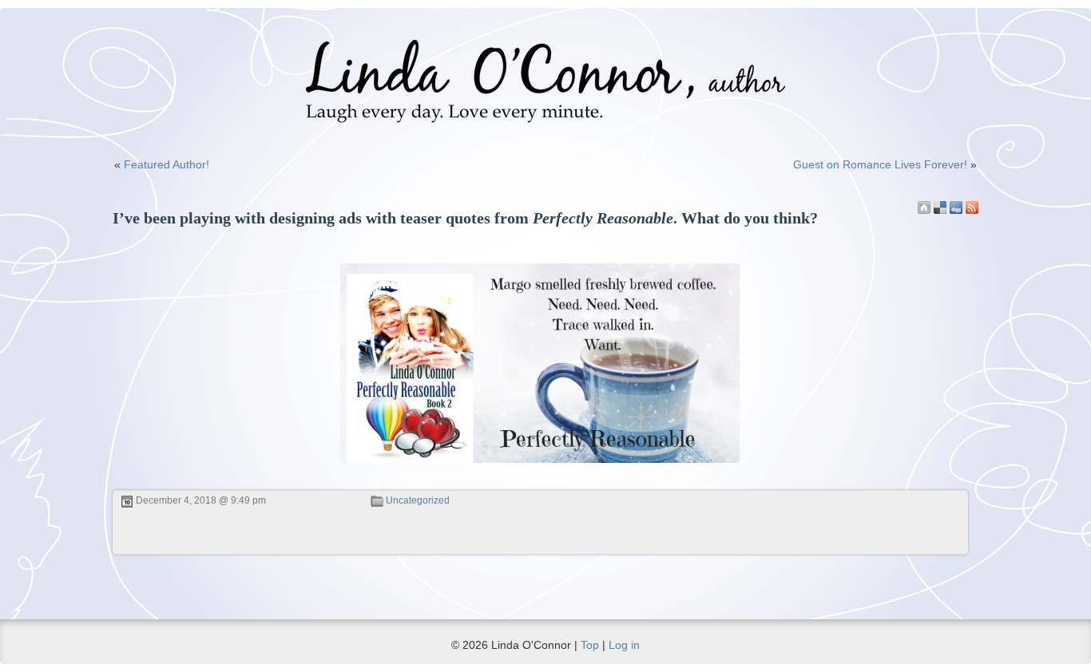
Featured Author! (166, 164)
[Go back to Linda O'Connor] (924, 207)
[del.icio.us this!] (940, 207)
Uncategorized (418, 500)
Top (590, 644)
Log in (624, 644)
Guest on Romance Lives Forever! (880, 164)
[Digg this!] (956, 207)
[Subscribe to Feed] (972, 207)
